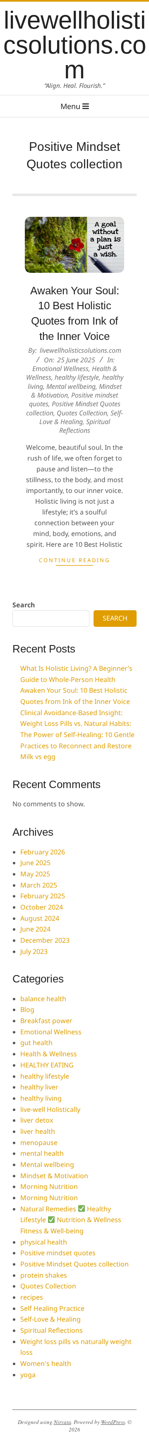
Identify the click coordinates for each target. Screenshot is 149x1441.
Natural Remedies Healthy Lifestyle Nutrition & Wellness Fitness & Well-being (70, 1219)
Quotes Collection (82, 412)
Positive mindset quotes (58, 1252)
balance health (43, 998)
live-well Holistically (50, 1109)
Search (23, 604)
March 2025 (38, 885)
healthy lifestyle (77, 377)
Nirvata (62, 1422)
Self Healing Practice (52, 1308)
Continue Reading (74, 560)
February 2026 (42, 851)
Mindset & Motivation (54, 1175)
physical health (43, 1242)
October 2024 (41, 907)
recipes (31, 1297)
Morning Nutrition (49, 1186)
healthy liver (39, 1087)
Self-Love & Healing (81, 417)
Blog (27, 1009)
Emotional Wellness (60, 368)
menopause (39, 1142)
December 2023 (45, 940)
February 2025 (42, 895)
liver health (37, 1131)
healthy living (41, 1098)
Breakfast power (46, 1020)
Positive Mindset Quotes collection (74, 1264)
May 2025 (35, 873)
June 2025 (35, 862)
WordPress (113, 1422)
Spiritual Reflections (84, 426)
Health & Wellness (48, 1053)
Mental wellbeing (71, 386)
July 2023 (34, 951)
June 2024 (35, 929)
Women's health (45, 1363)
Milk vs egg (37, 756)
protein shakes (43, 1275)
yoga (28, 1374)
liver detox (36, 1120)
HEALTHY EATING (47, 1065)
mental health (42, 1153)
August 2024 (39, 918)
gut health (36, 1042)
